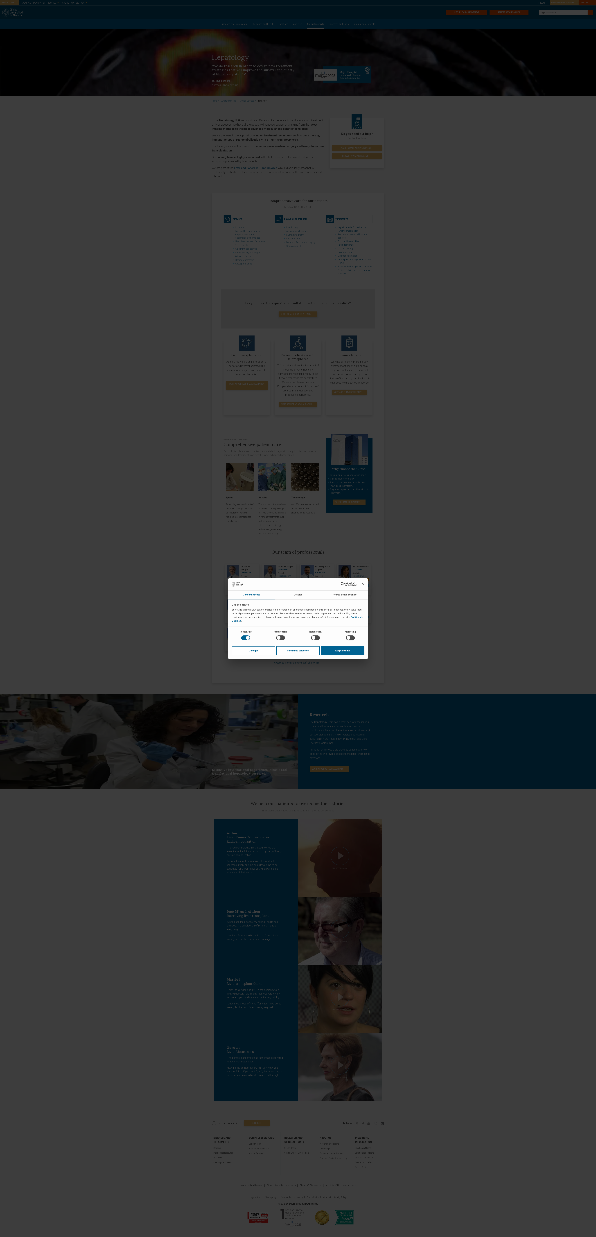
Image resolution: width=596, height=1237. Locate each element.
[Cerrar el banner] (363, 584)
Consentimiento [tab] (251, 594)
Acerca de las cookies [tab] (345, 594)
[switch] (280, 637)
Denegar (253, 650)
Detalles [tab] (298, 594)
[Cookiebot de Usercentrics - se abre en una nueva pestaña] (343, 584)
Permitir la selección (298, 650)
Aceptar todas (342, 650)
